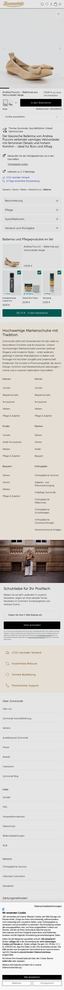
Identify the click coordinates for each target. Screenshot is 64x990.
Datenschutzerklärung (11, 967)
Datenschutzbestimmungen (48, 906)
